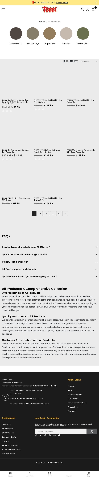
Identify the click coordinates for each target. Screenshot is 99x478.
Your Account (7, 429)
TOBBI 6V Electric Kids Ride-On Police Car (80, 101)
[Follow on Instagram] (45, 435)
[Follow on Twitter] (41, 435)
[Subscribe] (91, 431)
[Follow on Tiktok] (59, 435)
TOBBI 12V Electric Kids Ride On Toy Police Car (15, 151)
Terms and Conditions (77, 403)
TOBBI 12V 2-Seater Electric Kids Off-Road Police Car (81, 151)
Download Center (9, 437)
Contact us (6, 424)
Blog (70, 390)
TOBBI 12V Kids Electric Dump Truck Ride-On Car (47, 151)
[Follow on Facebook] (36, 435)
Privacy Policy (73, 407)
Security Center (8, 453)
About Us (71, 386)
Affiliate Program (75, 394)
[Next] (65, 213)
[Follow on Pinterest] (50, 435)
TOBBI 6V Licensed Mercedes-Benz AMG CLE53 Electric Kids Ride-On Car (15, 102)
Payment (71, 411)
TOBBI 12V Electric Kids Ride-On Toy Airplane (48, 101)
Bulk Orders (73, 399)
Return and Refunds (10, 445)
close (3, 2)
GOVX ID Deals (8, 433)
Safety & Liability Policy (11, 449)
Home (42, 21)
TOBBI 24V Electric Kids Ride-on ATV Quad (16, 199)
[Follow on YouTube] (54, 435)
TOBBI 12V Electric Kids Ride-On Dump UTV (48, 199)
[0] (93, 9)
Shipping (5, 441)
